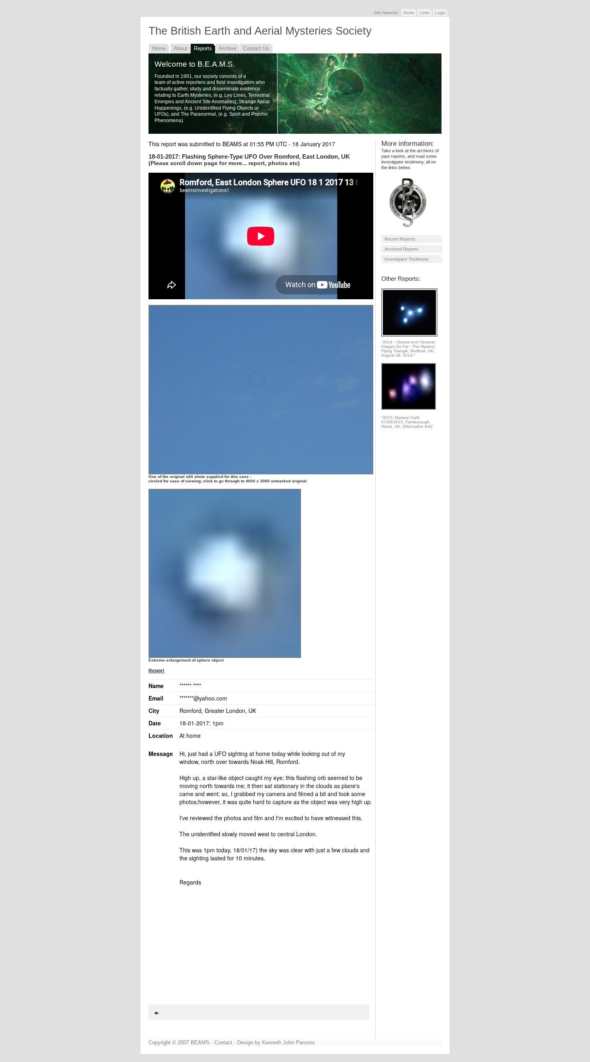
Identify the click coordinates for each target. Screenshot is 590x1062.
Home (408, 12)
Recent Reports (400, 239)
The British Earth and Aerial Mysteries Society (260, 31)
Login (440, 12)
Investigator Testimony (407, 259)
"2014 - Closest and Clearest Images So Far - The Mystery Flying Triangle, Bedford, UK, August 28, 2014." (408, 348)
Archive (227, 48)
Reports (203, 48)
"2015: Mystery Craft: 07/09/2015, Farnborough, (406, 419)
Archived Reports (402, 249)
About (180, 48)
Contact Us (256, 48)
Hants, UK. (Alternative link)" (407, 426)
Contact (223, 1043)
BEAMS (200, 1043)
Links (424, 12)
